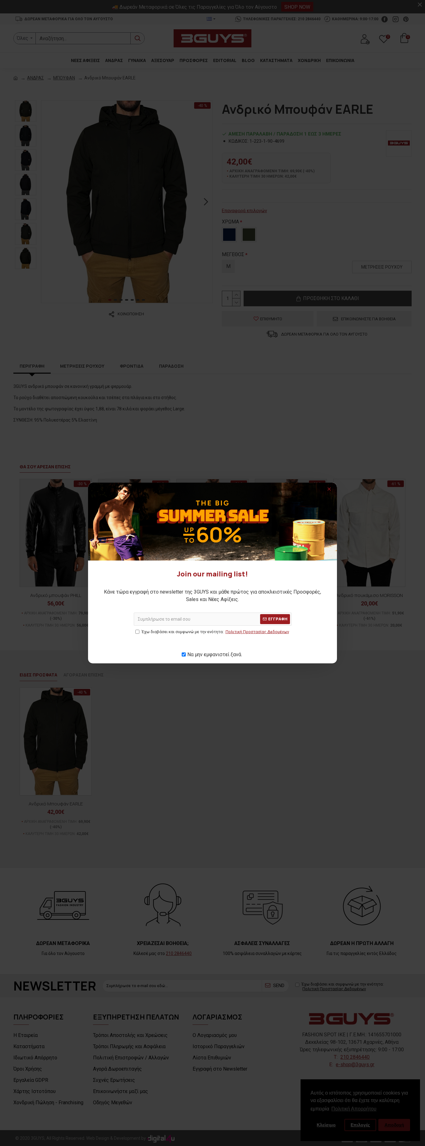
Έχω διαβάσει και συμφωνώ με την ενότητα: (215, 631)
